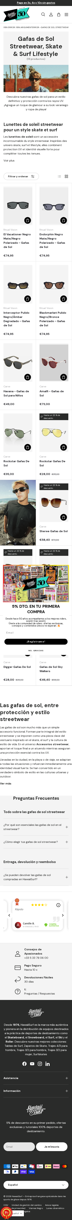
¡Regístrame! (36, 641)
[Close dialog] (66, 568)
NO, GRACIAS (36, 650)
